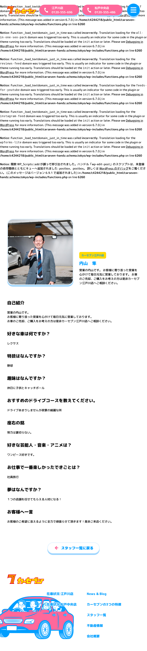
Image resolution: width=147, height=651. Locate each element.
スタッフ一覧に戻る (77, 547)
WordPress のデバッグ (114, 168)
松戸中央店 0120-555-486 (105, 10)
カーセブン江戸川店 (92, 255)
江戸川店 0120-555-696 (62, 10)
